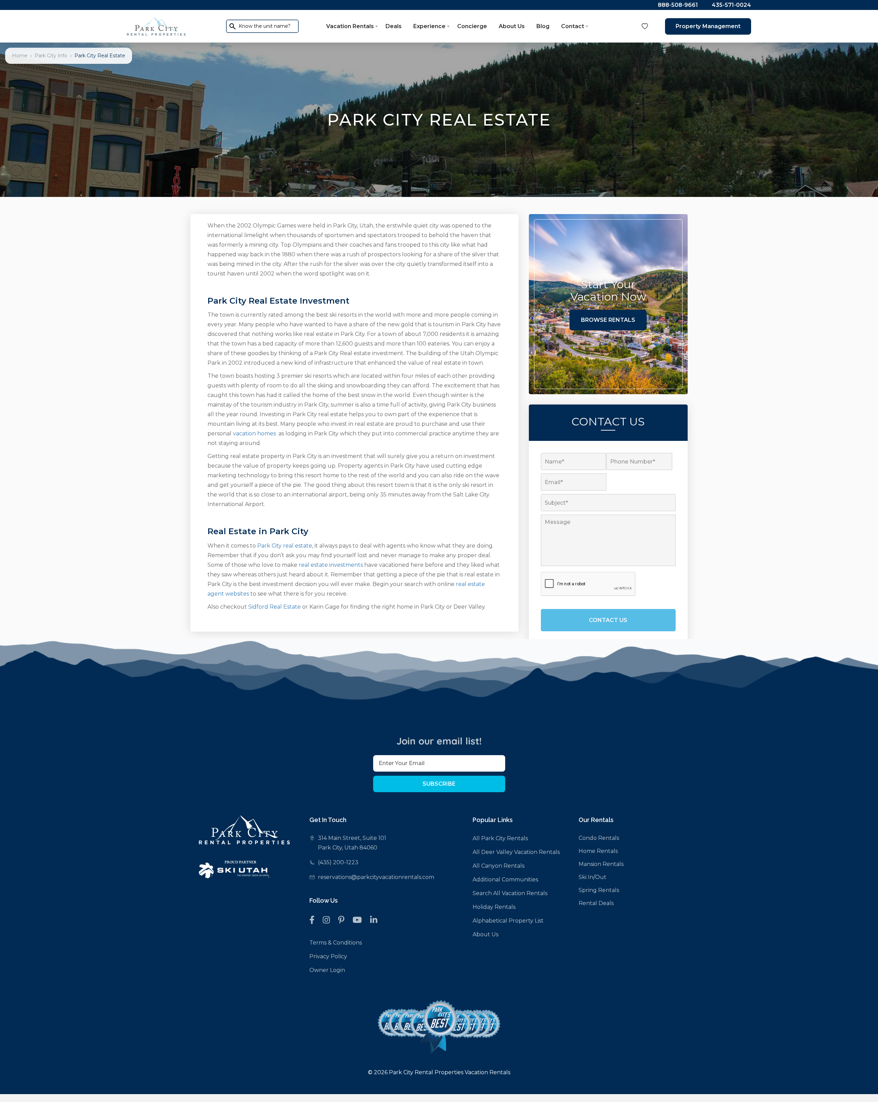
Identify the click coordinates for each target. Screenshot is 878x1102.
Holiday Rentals (494, 907)
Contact (572, 26)
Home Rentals (598, 851)
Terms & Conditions (335, 942)
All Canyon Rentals (498, 866)
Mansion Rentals (601, 864)
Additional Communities (505, 879)
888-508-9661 (678, 5)
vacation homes (254, 433)
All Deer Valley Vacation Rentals (516, 852)
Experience (429, 26)
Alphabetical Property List (508, 920)
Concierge (472, 26)
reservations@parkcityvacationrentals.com (376, 877)
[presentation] (588, 584)
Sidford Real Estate (274, 606)
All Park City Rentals (500, 838)
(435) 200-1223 (338, 862)
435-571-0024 (731, 5)
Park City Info (51, 55)
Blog (542, 26)
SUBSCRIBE (439, 784)
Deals (393, 26)
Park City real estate (284, 545)
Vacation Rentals (350, 26)
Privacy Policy (328, 956)
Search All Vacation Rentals (510, 893)
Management (708, 26)
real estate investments (331, 565)
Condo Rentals (599, 838)
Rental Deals (596, 903)
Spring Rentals (599, 890)
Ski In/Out (592, 877)
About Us (512, 26)
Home (19, 55)
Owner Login (327, 970)
